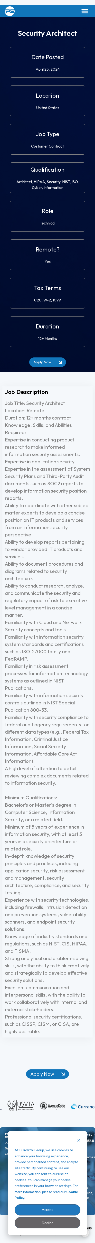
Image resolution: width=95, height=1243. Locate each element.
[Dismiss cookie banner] (78, 1141)
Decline (47, 1223)
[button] (84, 11)
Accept (47, 1209)
